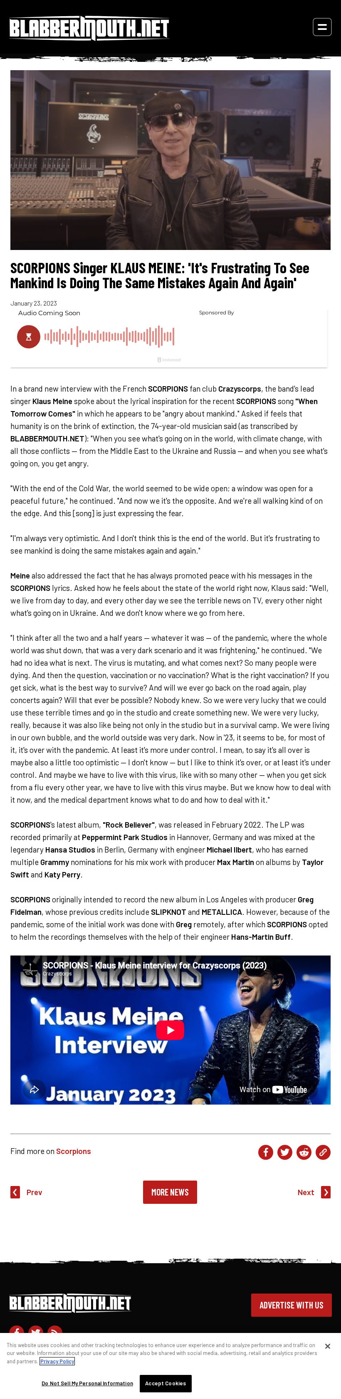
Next (306, 1192)
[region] (170, 1366)
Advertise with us (291, 1304)
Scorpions (73, 1151)
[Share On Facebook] (265, 1152)
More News (170, 1191)
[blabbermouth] (89, 38)
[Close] (328, 1346)
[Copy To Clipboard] (323, 1152)
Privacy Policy (57, 1361)
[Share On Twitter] (284, 1152)
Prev (34, 1192)
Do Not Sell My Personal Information (87, 1383)
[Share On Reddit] (304, 1152)
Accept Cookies (165, 1383)
